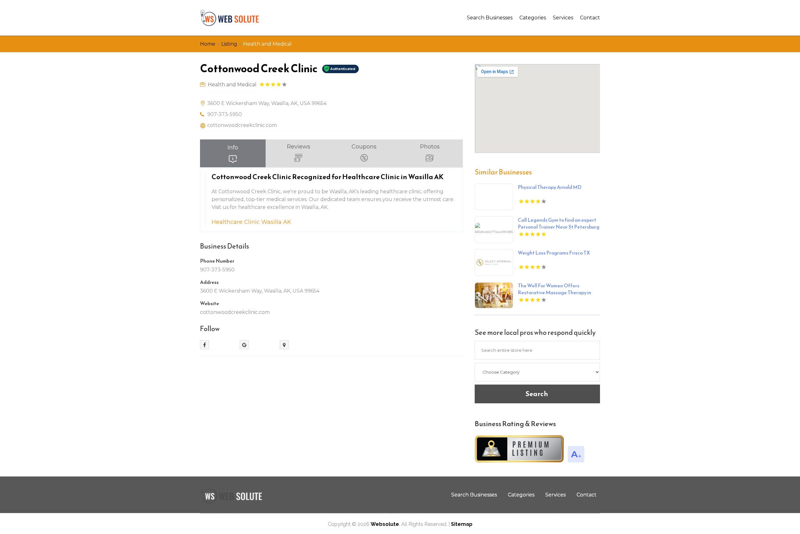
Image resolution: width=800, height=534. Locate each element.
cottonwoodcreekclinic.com (242, 125)
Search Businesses (489, 18)
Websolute (385, 524)
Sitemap (461, 524)
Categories (532, 18)
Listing (229, 44)
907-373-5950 (224, 114)
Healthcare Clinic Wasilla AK (251, 222)
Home (207, 44)
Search (536, 394)
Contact (590, 18)
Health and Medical (267, 44)
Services (563, 18)
